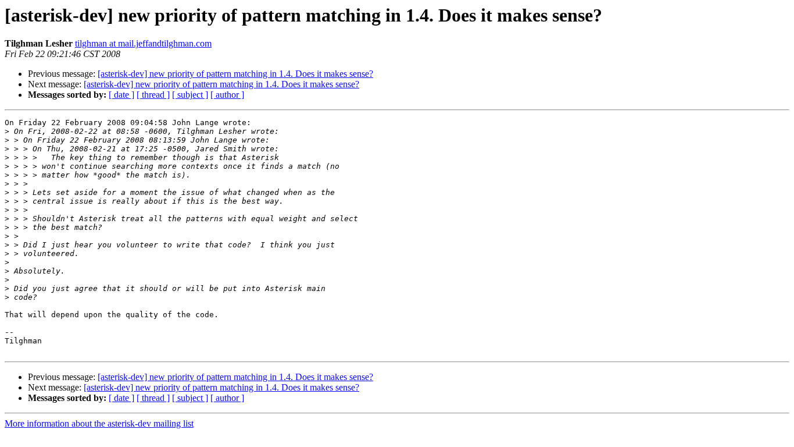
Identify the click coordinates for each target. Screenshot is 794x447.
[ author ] (227, 95)
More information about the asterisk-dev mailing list (99, 423)
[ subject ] (190, 95)
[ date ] (121, 95)
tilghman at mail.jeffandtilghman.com (143, 43)
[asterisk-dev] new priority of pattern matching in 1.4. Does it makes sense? (235, 74)
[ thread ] (153, 95)
